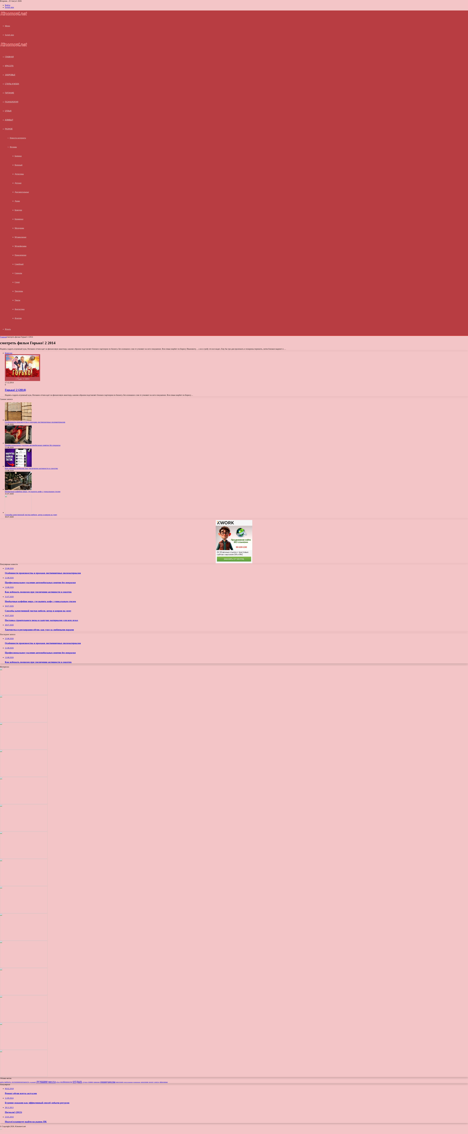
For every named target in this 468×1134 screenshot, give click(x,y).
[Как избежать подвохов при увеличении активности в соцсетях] (18, 466)
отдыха (85, 1082)
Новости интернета (18, 138)
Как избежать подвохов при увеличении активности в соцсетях (31, 468)
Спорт (17, 282)
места (52, 1081)
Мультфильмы (20, 246)
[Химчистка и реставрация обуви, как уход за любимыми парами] (24, 858)
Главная (3, 337)
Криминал (19, 219)
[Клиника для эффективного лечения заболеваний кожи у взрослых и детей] (24, 1021)
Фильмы (13, 147)
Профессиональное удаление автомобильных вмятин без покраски (32, 445)
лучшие (42, 1081)
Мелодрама (19, 228)
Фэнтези (18, 318)
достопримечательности (20, 1082)
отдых (77, 1081)
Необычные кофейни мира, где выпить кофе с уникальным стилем (32, 492)
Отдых (8, 111)
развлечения (144, 1082)
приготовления (128, 1082)
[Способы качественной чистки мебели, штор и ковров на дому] (18, 512)
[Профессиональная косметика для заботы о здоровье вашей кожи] (24, 912)
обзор (58, 1082)
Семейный (19, 264)
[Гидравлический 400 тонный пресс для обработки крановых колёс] (24, 1049)
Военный (18, 165)
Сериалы (18, 273)
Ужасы (17, 300)
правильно (96, 1082)
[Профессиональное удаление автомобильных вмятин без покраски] (18, 443)
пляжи (90, 1082)
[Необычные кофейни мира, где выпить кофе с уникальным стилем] (18, 489)
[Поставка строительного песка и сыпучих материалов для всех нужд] (24, 830)
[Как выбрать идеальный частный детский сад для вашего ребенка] (24, 940)
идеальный (32, 1082)
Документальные (22, 192)
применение (136, 1082)
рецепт (151, 1082)
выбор (2, 1082)
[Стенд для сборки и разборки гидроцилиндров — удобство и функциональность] (24, 994)
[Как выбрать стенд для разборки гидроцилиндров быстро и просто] (24, 967)
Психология (11, 102)
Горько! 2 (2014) (15, 389)
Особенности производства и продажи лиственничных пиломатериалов (35, 422)
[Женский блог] (13, 15)
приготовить (119, 1082)
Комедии (18, 210)
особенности (66, 1082)
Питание (9, 93)
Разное (9, 129)
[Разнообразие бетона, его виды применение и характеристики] (24, 885)
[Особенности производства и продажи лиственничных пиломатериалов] (18, 420)
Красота (9, 66)
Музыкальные (20, 237)
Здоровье (10, 75)
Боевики (18, 156)
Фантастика (19, 309)
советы (156, 1082)
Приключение (20, 255)
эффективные (163, 1082)
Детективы (19, 174)
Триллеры (19, 291)
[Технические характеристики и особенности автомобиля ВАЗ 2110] (24, 1076)
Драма (17, 201)
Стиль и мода (12, 84)
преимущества (107, 1081)
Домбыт (9, 120)
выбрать (7, 1082)
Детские (18, 183)
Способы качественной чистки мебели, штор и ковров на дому (31, 515)
